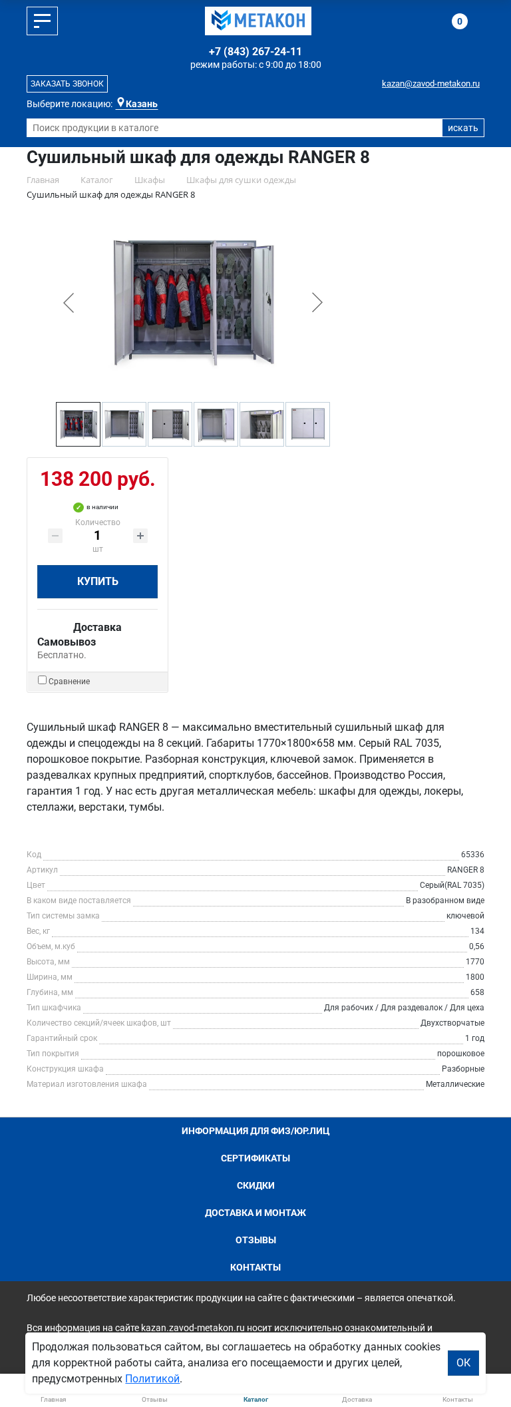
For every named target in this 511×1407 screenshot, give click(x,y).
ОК (463, 1362)
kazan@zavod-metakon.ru (431, 84)
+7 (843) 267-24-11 (255, 51)
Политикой (152, 1378)
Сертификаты (255, 1158)
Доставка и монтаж (255, 1212)
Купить (97, 581)
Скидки (256, 1185)
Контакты (255, 1267)
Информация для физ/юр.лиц (256, 1130)
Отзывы (256, 1240)
